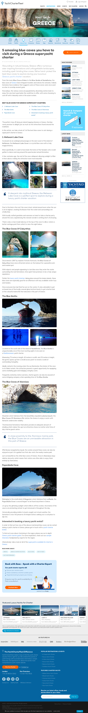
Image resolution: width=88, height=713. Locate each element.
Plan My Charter (10, 667)
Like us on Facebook (4, 679)
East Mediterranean (8, 11)
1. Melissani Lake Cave (11, 106)
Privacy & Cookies (67, 704)
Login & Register (82, 1)
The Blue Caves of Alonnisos (40, 109)
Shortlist (71, 1)
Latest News (66, 134)
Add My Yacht (14, 682)
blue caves (31, 551)
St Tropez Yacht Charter (48, 654)
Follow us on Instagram (13, 679)
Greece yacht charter (12, 76)
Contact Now (13, 587)
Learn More (56, 711)
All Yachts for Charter (12, 630)
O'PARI (74, 66)
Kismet (82, 618)
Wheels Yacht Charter (48, 676)
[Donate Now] (72, 193)
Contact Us (5, 682)
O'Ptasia (6, 618)
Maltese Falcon (67, 618)
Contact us (24, 667)
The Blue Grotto (9, 109)
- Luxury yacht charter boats (12, 3)
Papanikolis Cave (9, 113)
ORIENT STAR (76, 88)
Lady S (44, 618)
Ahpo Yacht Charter (47, 685)
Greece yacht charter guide (11, 535)
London (4, 671)
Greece (16, 11)
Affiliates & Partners (25, 682)
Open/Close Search (85, 6)
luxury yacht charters (17, 278)
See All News (66, 176)
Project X (26, 618)
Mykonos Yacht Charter (48, 664)
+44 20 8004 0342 (9, 674)
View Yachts (73, 52)
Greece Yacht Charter (48, 661)
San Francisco (25, 671)
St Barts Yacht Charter (48, 659)
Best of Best (40, 551)
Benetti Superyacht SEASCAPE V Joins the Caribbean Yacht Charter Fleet (77, 153)
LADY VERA (76, 80)
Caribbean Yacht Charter (49, 666)
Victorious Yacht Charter (48, 678)
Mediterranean (8, 353)
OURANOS (75, 94)
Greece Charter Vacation (18, 551)
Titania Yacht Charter (47, 683)
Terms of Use (57, 704)
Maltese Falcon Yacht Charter (50, 673)
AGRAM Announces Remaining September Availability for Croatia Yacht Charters (77, 166)
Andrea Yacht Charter (48, 680)
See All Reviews (67, 102)
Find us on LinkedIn (17, 679)
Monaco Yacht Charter (48, 657)
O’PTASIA (75, 72)
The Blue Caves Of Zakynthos (40, 106)
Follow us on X (8, 679)
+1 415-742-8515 (26, 674)
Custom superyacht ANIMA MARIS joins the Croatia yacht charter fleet (77, 141)
